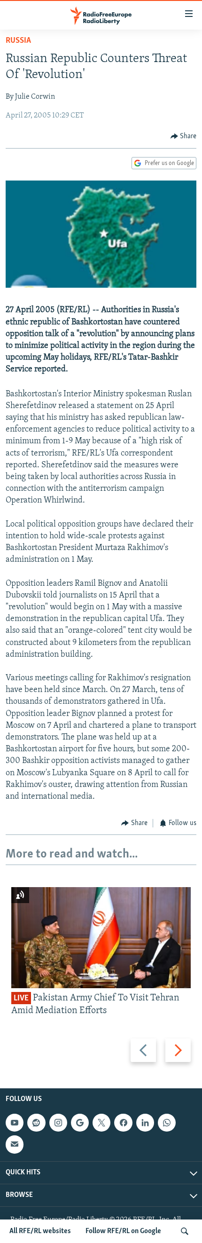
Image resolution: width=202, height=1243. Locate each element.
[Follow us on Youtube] (14, 1123)
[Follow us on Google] (80, 1123)
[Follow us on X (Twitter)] (101, 1123)
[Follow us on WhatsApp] (167, 1123)
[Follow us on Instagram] (58, 1123)
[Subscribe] (14, 1144)
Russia (18, 41)
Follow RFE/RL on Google (123, 1231)
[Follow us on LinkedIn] (145, 1123)
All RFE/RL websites (40, 1231)
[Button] (184, 136)
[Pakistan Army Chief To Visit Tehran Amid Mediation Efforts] (101, 937)
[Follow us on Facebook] (123, 1123)
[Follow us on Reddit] (36, 1123)
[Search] (185, 1231)
